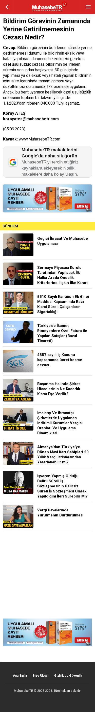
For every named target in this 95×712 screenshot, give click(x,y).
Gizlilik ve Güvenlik (68, 675)
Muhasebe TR (23, 691)
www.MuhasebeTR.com (39, 139)
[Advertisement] (47, 575)
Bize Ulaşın (40, 675)
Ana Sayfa (20, 675)
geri (7, 7)
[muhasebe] (47, 11)
